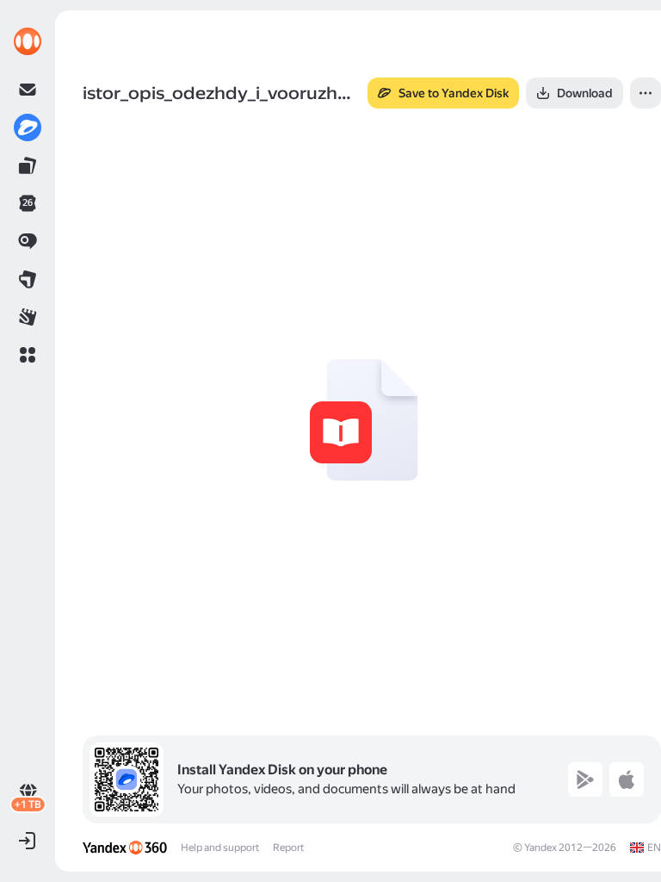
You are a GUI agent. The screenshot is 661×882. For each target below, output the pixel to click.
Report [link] (288, 848)
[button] (27, 355)
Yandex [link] (540, 848)
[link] (27, 41)
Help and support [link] (220, 848)
